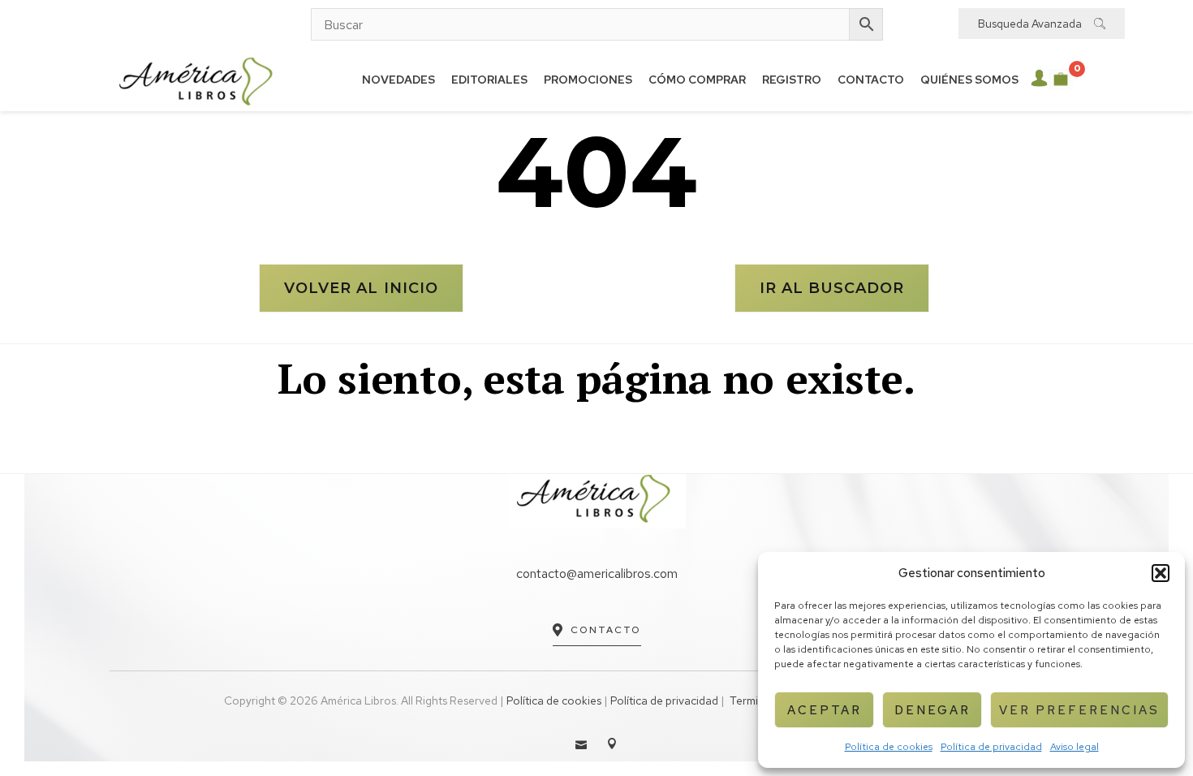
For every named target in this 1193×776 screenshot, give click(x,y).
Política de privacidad (991, 746)
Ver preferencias (1079, 710)
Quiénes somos (969, 79)
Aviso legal (1074, 746)
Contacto (871, 79)
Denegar (932, 710)
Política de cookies (888, 746)
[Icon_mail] (581, 743)
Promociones (588, 79)
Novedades (398, 79)
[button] (1160, 573)
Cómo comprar (697, 79)
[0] (1061, 79)
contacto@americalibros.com (597, 573)
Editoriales (489, 79)
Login (1040, 78)
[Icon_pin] (612, 743)
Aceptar (824, 710)
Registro (791, 79)
